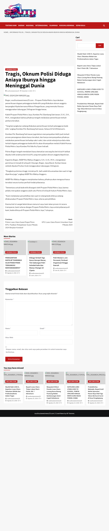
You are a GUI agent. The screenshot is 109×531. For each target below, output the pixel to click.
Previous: (21, 223)
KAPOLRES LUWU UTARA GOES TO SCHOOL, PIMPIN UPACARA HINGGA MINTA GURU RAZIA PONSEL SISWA (90, 93)
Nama (8, 328)
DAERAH (21, 25)
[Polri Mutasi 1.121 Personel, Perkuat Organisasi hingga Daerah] (63, 247)
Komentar (9, 299)
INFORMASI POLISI (11, 69)
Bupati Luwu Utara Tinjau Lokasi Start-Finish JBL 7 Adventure (89, 67)
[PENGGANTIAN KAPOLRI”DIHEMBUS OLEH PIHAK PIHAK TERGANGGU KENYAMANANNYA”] (15, 247)
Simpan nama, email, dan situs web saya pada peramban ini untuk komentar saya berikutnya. (36, 350)
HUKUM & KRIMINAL (66, 25)
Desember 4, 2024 (27, 91)
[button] (104, 25)
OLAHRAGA (53, 25)
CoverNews (59, 413)
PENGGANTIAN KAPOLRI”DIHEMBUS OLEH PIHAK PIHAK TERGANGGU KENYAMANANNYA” (13, 263)
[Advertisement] (39, 50)
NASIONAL (30, 25)
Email (42, 328)
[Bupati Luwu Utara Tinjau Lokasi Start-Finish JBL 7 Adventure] (33, 378)
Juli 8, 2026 (34, 275)
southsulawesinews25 (13, 91)
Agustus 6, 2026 (11, 273)
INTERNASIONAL (41, 25)
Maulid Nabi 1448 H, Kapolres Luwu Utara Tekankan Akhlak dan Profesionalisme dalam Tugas (90, 56)
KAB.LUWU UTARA (11, 381)
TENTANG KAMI (11, 25)
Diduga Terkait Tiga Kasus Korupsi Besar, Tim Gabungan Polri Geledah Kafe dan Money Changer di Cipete (37, 264)
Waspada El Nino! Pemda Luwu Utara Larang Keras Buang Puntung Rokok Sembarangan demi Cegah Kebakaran (89, 79)
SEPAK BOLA (80, 25)
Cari (78, 37)
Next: (57, 222)
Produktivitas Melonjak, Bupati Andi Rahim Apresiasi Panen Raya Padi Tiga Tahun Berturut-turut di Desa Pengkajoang (90, 107)
